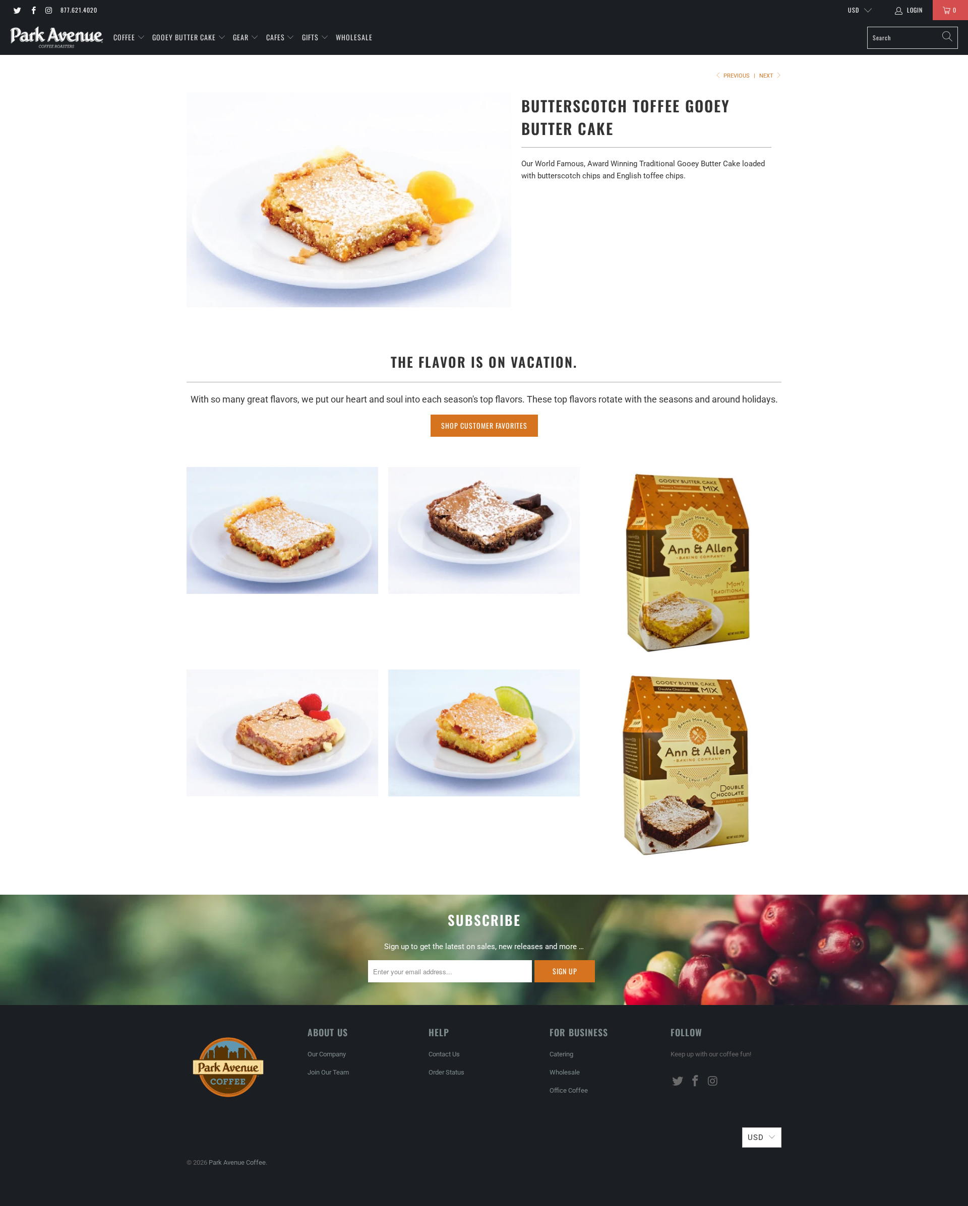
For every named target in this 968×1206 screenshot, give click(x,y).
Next (767, 76)
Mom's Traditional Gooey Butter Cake (282, 530)
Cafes (276, 37)
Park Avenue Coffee (237, 1162)
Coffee (125, 37)
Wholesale (354, 37)
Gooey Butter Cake (185, 37)
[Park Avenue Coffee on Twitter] (17, 10)
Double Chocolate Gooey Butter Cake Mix (685, 765)
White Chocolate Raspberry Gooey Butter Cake (282, 732)
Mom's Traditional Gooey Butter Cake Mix (685, 562)
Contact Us (444, 1054)
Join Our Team (328, 1072)
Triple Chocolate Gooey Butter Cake (484, 530)
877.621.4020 (78, 10)
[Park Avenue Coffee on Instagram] (48, 10)
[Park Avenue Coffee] (56, 37)
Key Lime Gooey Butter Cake (484, 732)
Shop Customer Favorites (484, 425)
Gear (241, 37)
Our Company (327, 1054)
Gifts (311, 37)
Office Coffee (569, 1090)
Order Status (446, 1072)
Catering (561, 1054)
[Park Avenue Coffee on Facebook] (32, 10)
